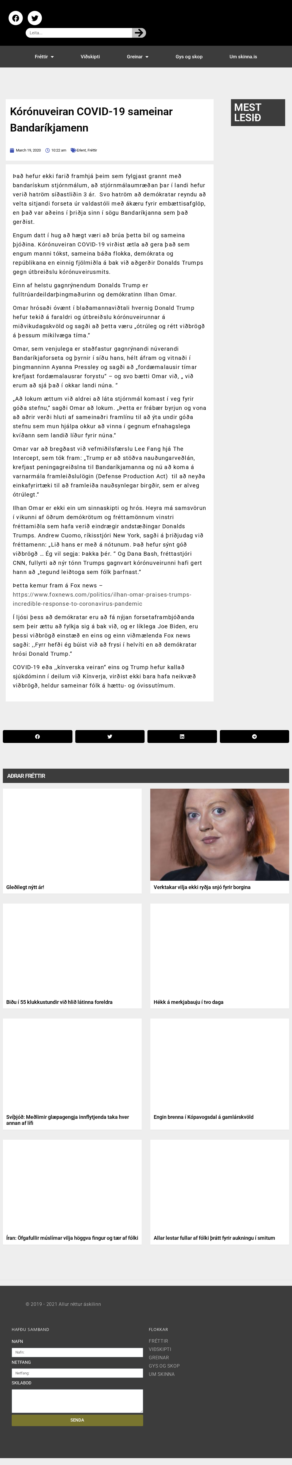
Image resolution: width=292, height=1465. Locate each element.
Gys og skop (189, 56)
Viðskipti (90, 56)
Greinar (135, 56)
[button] (37, 736)
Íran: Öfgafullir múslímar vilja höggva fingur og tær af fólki (72, 1238)
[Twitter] (35, 18)
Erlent (81, 150)
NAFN (17, 1341)
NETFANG (21, 1362)
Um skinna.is (243, 56)
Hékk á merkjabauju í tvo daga (189, 1002)
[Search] (139, 33)
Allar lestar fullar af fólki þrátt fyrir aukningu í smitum (214, 1238)
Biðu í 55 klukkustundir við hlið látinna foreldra (59, 1002)
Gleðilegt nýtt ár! (25, 887)
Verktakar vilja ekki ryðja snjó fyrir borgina (202, 887)
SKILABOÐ (21, 1383)
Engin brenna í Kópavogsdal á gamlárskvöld (204, 1117)
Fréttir (41, 56)
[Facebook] (16, 18)
